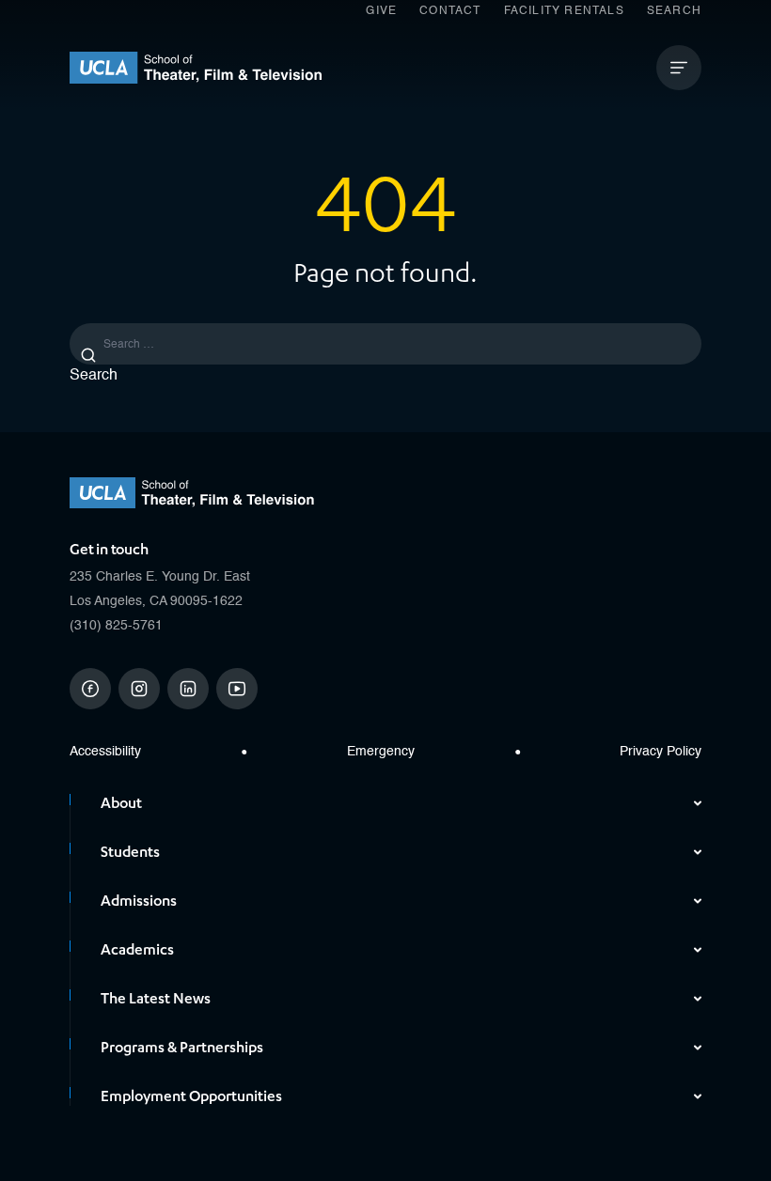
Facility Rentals (564, 11)
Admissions (139, 901)
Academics (137, 949)
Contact (449, 11)
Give (381, 11)
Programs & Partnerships (182, 1047)
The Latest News (156, 998)
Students (130, 852)
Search (674, 11)
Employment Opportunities (191, 1096)
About (121, 803)
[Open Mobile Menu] (678, 67)
